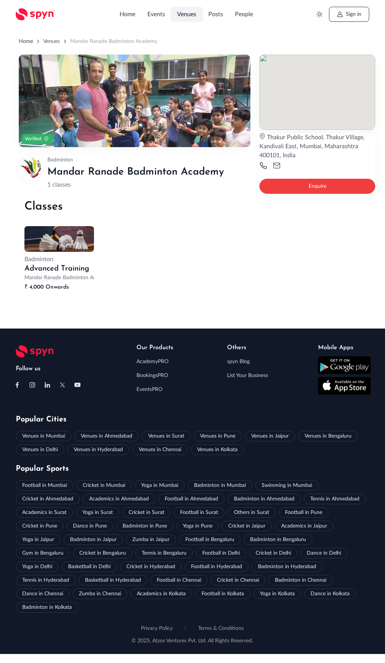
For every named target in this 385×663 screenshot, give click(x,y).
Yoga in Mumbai (159, 485)
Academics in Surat (44, 512)
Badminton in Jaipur (93, 539)
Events (156, 14)
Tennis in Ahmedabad (334, 499)
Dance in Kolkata (330, 593)
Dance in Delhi (324, 553)
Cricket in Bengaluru (102, 553)
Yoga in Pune (197, 526)
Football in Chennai (179, 580)
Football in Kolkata (223, 593)
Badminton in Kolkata (47, 607)
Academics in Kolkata (161, 593)
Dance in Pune (90, 526)
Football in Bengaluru (209, 539)
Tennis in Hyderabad (45, 580)
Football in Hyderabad (216, 566)
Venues (186, 14)
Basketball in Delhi (89, 566)
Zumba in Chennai (100, 593)
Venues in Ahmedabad (106, 436)
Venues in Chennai (160, 449)
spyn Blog (238, 361)
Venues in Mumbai (43, 436)
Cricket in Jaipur (246, 526)
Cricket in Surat (146, 512)
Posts (215, 14)
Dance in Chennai (42, 593)
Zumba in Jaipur (151, 539)
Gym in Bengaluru (43, 553)
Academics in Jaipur (304, 526)
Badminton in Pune (145, 526)
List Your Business (247, 375)
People (244, 14)
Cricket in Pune (39, 526)
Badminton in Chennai (300, 580)
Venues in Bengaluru (328, 436)
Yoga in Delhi (37, 566)
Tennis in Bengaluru (164, 553)
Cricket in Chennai (238, 580)
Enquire (317, 186)
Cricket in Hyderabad (150, 566)
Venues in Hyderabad (98, 449)
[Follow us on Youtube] (77, 384)
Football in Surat (199, 512)
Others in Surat (251, 512)
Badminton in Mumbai (220, 485)
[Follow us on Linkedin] (47, 384)
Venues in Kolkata (217, 449)
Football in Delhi (221, 553)
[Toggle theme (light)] (319, 14)
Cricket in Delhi (273, 553)
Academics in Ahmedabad (119, 499)
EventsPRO (149, 389)
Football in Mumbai (44, 485)
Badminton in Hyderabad (287, 566)
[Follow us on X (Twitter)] (62, 384)
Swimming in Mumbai (287, 485)
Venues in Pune (217, 436)
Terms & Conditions (221, 628)
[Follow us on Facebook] (17, 384)
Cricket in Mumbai (104, 485)
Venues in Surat (166, 436)
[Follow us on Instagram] (32, 384)
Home (127, 14)
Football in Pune (303, 512)
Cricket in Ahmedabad (47, 499)
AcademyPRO (152, 361)
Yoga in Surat (97, 512)
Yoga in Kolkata (277, 593)
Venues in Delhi (40, 449)
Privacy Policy (157, 628)
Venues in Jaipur (270, 436)
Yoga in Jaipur (38, 539)
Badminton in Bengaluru (278, 539)
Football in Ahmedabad (191, 499)
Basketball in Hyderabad (113, 580)
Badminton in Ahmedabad (264, 499)
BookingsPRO (152, 375)
